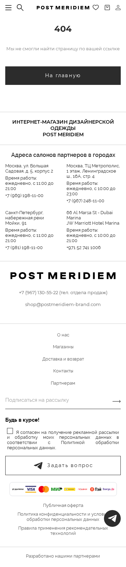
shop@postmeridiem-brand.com (63, 304)
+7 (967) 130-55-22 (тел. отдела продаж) (63, 292)
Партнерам (63, 383)
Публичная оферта (63, 505)
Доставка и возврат (63, 359)
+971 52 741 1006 (83, 247)
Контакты (63, 370)
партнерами (87, 556)
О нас (63, 334)
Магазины (63, 346)
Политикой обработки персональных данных (63, 445)
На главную (63, 75)
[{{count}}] (107, 7)
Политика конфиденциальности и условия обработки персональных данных (63, 517)
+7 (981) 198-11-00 (24, 247)
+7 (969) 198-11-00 (24, 195)
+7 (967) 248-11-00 (85, 200)
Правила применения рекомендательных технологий (63, 531)
